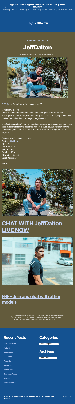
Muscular (54, 317)
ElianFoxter (8, 357)
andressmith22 (10, 344)
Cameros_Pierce (10, 374)
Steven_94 (8, 365)
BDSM (16, 315)
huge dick (32, 317)
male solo (47, 317)
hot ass (25, 317)
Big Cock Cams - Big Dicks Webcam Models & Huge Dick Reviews (37, 5)
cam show (42, 315)
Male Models (43, 40)
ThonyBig (7, 361)
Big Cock (21, 315)
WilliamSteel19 (10, 382)
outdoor (22, 319)
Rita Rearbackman (30, 54)
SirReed (7, 378)
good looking (18, 317)
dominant (49, 315)
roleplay (35, 319)
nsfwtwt (16, 319)
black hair (28, 315)
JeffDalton (37, 47)
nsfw (59, 317)
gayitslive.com (58, 315)
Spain (40, 319)
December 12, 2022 (48, 54)
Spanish (45, 319)
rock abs (29, 319)
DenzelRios (8, 370)
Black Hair (31, 40)
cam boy (35, 315)
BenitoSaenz (9, 352)
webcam (52, 319)
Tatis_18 (7, 348)
